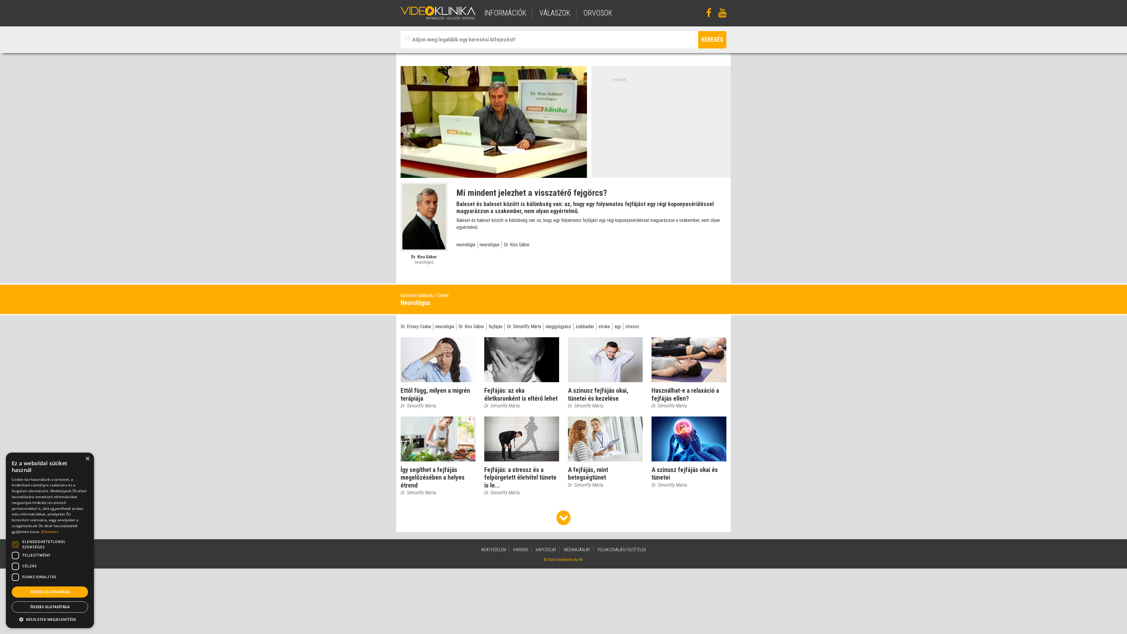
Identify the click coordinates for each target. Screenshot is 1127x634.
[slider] (493, 173)
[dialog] (50, 540)
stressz (632, 326)
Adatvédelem (493, 549)
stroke (604, 326)
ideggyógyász (558, 326)
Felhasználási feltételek (622, 549)
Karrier (520, 549)
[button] (50, 619)
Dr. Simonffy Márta (524, 326)
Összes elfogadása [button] (50, 591)
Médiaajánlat (577, 549)
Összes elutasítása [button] (50, 606)
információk (505, 13)
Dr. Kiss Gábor (517, 244)
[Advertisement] (661, 123)
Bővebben (49, 531)
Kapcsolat (546, 549)
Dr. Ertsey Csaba (416, 326)
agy (618, 326)
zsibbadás (585, 326)
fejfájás (495, 326)
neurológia (465, 244)
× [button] (87, 459)
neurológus (490, 244)
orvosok (597, 13)
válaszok (554, 13)
